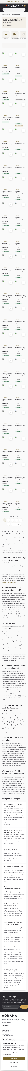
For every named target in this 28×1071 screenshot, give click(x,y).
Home (3, 14)
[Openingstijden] (25, 1)
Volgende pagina (16, 524)
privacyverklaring (7, 1054)
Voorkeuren (14, 1066)
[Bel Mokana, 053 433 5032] (24, 1)
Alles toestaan (14, 1058)
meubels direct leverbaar (8, 582)
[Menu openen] (4, 6)
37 (8, 524)
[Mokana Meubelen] (14, 5)
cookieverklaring (13, 1052)
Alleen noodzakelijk (14, 1062)
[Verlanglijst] (21, 6)
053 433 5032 (5, 1025)
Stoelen (8, 14)
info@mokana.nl (6, 1028)
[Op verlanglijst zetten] (10, 54)
